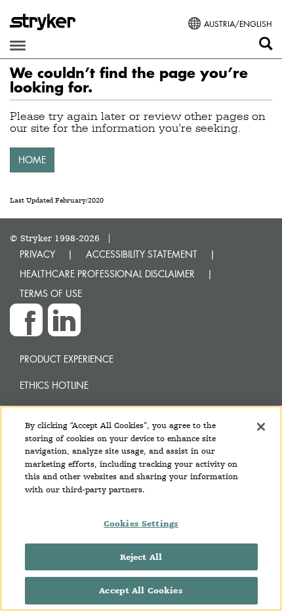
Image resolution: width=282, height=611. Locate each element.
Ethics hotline (54, 385)
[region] (141, 508)
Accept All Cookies (140, 590)
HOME (32, 159)
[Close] (261, 426)
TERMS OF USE (51, 293)
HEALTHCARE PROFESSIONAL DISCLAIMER (107, 273)
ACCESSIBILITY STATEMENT (141, 254)
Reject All (141, 557)
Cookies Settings (141, 523)
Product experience (66, 359)
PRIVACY (37, 254)
